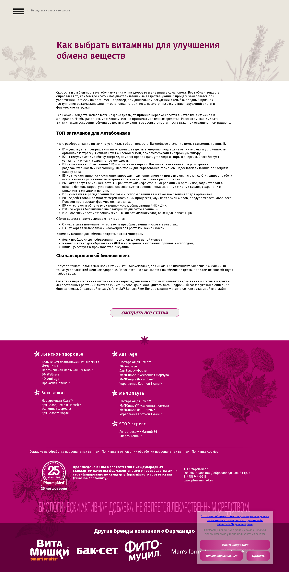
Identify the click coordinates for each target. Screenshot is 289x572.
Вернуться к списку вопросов (50, 10)
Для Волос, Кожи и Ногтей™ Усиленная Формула (61, 407)
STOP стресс (132, 423)
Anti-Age (128, 354)
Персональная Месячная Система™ (67, 370)
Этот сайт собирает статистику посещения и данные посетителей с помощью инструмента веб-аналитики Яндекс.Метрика (235, 520)
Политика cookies (205, 451)
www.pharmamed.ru (198, 480)
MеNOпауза (131, 393)
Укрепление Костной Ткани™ (141, 384)
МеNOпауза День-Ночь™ (137, 379)
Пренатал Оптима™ (56, 383)
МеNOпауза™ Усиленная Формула (144, 375)
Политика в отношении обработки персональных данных (145, 451)
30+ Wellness (50, 374)
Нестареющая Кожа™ (57, 400)
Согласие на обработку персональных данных (64, 451)
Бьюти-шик (53, 392)
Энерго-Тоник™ (131, 436)
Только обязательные (221, 556)
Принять (258, 556)
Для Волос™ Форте (55, 413)
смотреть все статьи (144, 313)
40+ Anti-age (50, 379)
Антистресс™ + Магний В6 (138, 432)
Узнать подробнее (235, 545)
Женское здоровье (62, 354)
